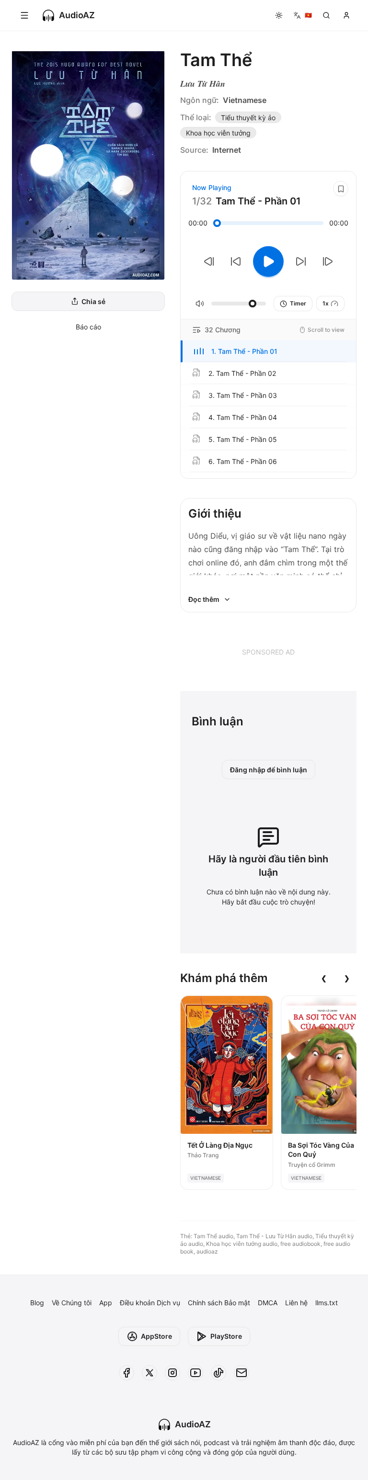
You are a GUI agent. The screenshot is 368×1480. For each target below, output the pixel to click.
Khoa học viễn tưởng (218, 133)
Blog (37, 1303)
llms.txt (326, 1303)
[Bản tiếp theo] (327, 261)
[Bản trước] (208, 261)
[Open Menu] (24, 15)
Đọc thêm (203, 599)
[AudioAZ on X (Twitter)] (149, 1372)
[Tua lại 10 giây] (235, 261)
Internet (226, 150)
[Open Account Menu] (346, 15)
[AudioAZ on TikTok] (218, 1372)
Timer (298, 303)
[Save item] (340, 188)
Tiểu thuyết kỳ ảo (248, 117)
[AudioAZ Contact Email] (241, 1372)
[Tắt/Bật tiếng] (199, 303)
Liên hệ (296, 1303)
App (105, 1303)
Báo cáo (88, 327)
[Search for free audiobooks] (326, 15)
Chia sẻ (93, 301)
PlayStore (226, 1336)
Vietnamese (244, 100)
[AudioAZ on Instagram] (172, 1372)
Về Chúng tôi (72, 1303)
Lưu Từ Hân (202, 84)
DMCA (267, 1303)
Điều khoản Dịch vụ (150, 1303)
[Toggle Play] (268, 261)
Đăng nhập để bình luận (268, 770)
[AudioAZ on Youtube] (195, 1372)
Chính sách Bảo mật (219, 1303)
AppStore (156, 1336)
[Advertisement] (268, 652)
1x (325, 303)
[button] (268, 351)
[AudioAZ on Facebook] (126, 1372)
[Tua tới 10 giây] (300, 261)
